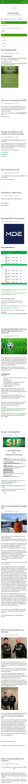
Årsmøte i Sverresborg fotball (10, 432)
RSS (4, 31)
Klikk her (3, 113)
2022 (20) (4, 43)
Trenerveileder (4, 156)
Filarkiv (14, 19)
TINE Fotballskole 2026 (8, 50)
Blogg (6, 19)
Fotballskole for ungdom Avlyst (11, 192)
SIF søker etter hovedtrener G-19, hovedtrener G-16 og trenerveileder (12, 133)
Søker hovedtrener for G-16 (10, 169)
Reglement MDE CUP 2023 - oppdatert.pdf (9, 308)
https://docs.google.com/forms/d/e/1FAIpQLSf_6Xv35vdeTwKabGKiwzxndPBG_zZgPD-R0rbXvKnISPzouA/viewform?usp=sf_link (13, 410)
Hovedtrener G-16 (4, 154)
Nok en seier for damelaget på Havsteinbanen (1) (11, 28)
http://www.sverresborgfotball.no (14, 14)
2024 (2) (3, 37)
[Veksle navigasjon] (26, 2)
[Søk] (21, 2)
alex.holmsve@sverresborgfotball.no (15, 415)
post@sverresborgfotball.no (6, 483)
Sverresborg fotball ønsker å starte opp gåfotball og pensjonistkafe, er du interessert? (14, 331)
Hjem (2, 19)
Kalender (20, 19)
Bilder (10, 19)
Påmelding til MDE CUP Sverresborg (12, 218)
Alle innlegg (4, 25)
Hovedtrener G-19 (4, 152)
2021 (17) (4, 46)
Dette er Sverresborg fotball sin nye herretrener (12, 631)
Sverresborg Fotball (8, 53)
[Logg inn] (23, 2)
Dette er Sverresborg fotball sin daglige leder (13, 507)
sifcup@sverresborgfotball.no (8, 313)
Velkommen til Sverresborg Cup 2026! (13, 100)
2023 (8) (4, 40)
